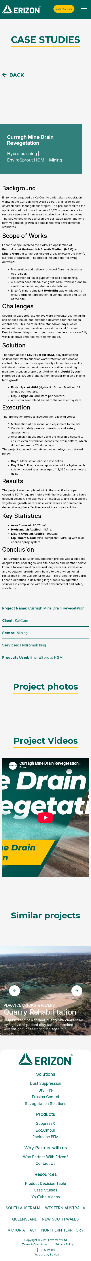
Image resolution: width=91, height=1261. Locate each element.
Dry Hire (45, 1090)
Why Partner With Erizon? (45, 1157)
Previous (14, 990)
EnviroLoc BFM (45, 1137)
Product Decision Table (45, 1183)
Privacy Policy (64, 1244)
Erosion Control (45, 1097)
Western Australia (65, 1208)
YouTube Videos (45, 1197)
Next (76, 990)
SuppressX (45, 1123)
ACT (33, 1230)
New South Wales (60, 1219)
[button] (13, 74)
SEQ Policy (48, 1250)
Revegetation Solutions (45, 1103)
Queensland (25, 1219)
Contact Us (45, 1163)
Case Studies (45, 1190)
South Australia (23, 1208)
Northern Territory (62, 1230)
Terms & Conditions (34, 1244)
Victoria (16, 1230)
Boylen (54, 1254)
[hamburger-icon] (84, 9)
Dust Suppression (45, 1083)
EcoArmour (45, 1130)
